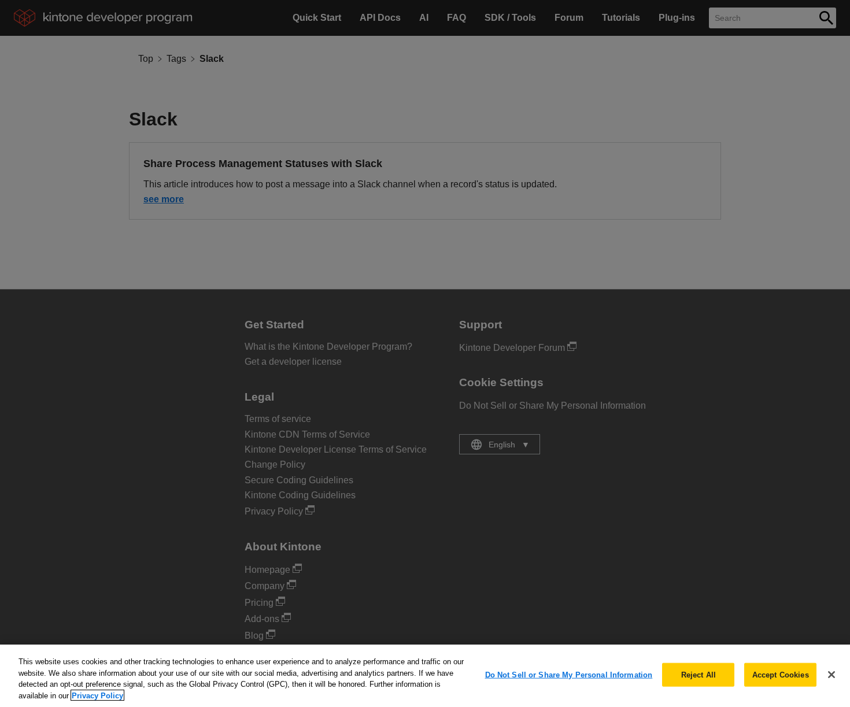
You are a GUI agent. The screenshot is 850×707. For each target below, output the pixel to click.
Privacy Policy (97, 695)
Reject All (698, 675)
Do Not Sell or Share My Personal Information (569, 675)
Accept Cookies (780, 675)
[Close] (831, 674)
